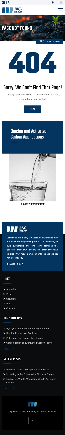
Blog (8, 303)
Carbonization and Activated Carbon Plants (29, 343)
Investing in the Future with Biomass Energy (30, 374)
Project (10, 294)
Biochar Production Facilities (22, 333)
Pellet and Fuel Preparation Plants (24, 338)
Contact (10, 308)
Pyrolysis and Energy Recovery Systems (28, 328)
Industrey (31, 411)
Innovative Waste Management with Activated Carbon (31, 380)
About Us (11, 289)
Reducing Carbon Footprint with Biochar (27, 369)
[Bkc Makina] (12, 10)
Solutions (11, 299)
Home (41, 41)
